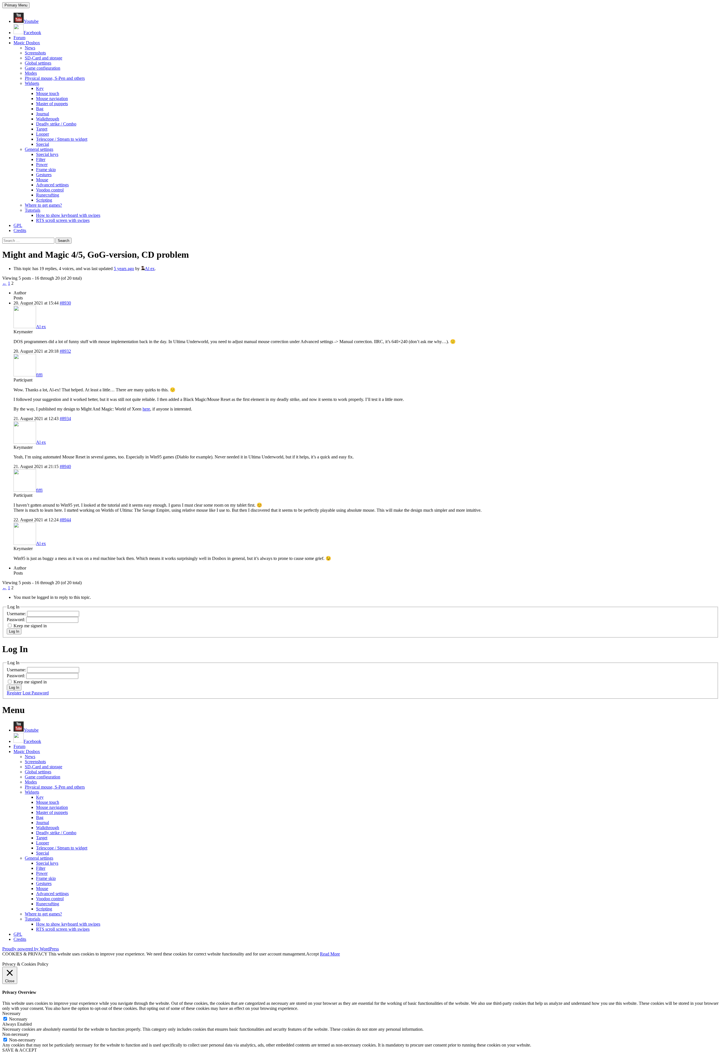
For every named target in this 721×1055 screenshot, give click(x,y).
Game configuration (42, 68)
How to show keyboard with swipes (68, 215)
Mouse (42, 179)
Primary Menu (16, 5)
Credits (20, 230)
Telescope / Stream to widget (61, 139)
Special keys (47, 154)
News (30, 47)
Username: (17, 613)
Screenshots (35, 52)
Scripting (44, 200)
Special (42, 144)
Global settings (38, 63)
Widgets (32, 83)
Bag (39, 108)
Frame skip (46, 169)
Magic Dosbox (27, 42)
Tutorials (32, 210)
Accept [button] (312, 954)
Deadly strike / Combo (56, 124)
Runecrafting (47, 195)
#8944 (65, 519)
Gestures (44, 174)
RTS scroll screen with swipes (63, 220)
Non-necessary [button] (15, 1034)
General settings (39, 149)
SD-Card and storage (43, 58)
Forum (19, 37)
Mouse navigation (52, 98)
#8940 (65, 466)
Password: (16, 619)
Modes (31, 73)
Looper (42, 134)
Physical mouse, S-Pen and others (55, 78)
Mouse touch (47, 93)
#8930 (65, 303)
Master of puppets (52, 103)
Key (40, 88)
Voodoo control (50, 189)
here (146, 409)
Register (14, 692)
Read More (330, 954)
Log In (14, 631)
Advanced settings (52, 184)
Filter (40, 159)
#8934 (65, 418)
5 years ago (124, 268)
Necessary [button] (11, 1013)
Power (42, 164)
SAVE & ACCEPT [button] (19, 1050)
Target (41, 129)
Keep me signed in (30, 625)
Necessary (18, 1019)
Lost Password (36, 692)
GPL (18, 225)
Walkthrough (47, 118)
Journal (42, 113)
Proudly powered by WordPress (30, 948)
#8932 (65, 351)
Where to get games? (43, 205)
